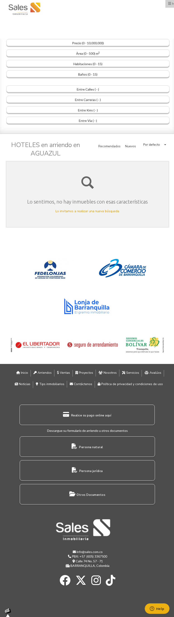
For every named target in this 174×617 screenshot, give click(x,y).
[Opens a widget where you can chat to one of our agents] (157, 609)
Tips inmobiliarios (51, 384)
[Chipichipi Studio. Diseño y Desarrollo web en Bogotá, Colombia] (9, 612)
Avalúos (155, 373)
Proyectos (85, 373)
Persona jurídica (90, 471)
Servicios (132, 373)
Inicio (24, 373)
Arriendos (44, 373)
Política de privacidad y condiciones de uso (131, 384)
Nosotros (110, 373)
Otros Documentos (91, 495)
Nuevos (130, 146)
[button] (154, 145)
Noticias (24, 384)
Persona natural (90, 447)
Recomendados (109, 146)
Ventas (64, 373)
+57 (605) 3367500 (93, 556)
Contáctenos (82, 384)
